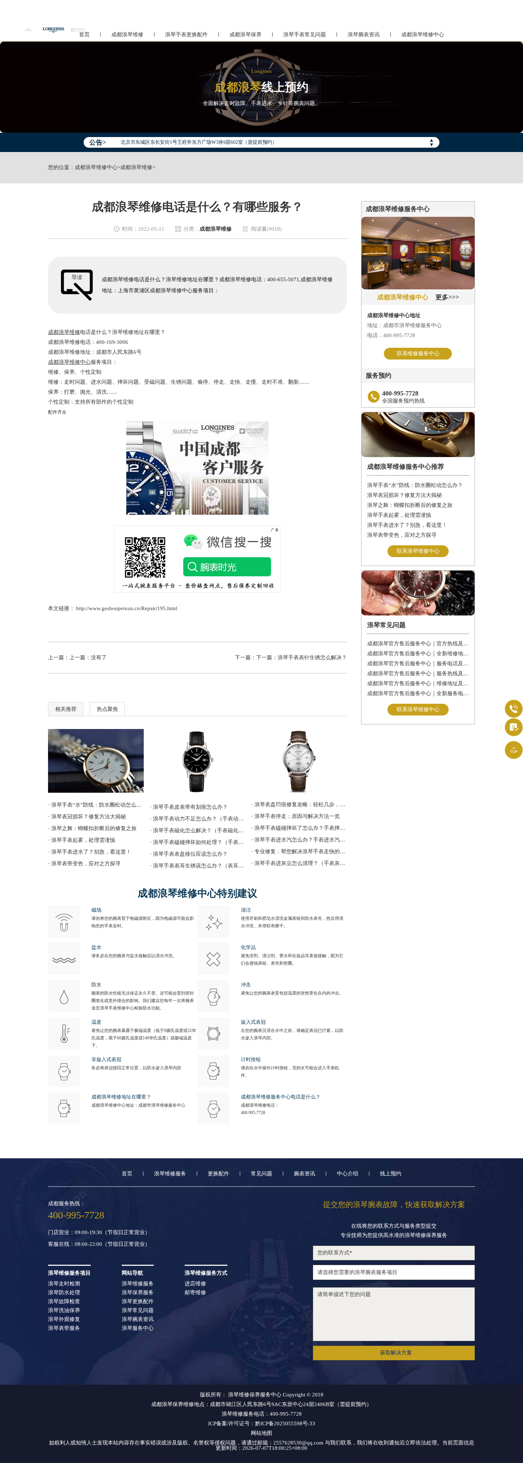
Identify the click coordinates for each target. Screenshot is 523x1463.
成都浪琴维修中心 (422, 34)
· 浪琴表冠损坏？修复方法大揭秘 (87, 816)
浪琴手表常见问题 (304, 34)
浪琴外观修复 (64, 1319)
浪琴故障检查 (64, 1301)
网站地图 (261, 1433)
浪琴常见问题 (138, 1310)
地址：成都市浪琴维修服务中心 (404, 325)
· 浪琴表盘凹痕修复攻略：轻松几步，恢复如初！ (299, 804)
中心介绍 (347, 1173)
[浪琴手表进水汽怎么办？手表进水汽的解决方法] (197, 762)
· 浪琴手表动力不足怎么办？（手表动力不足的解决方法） (197, 819)
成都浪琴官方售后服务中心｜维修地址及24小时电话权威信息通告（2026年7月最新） (418, 683)
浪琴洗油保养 (64, 1310)
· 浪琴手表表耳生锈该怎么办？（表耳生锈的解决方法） (197, 866)
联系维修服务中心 (418, 353)
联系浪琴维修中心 (418, 551)
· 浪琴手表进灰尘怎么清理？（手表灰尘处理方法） (299, 863)
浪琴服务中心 (138, 1328)
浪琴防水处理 (64, 1292)
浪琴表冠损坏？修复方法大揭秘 (404, 495)
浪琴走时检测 (64, 1283)
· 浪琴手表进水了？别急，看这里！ (89, 852)
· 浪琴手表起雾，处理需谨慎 (81, 840)
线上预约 (390, 1173)
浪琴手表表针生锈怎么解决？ (312, 657)
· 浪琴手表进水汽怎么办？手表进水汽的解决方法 (299, 840)
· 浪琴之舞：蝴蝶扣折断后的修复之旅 (92, 828)
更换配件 (218, 1173)
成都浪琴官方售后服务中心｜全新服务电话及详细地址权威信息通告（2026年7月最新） (418, 693)
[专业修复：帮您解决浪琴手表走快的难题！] (299, 760)
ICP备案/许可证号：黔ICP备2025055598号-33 (261, 1423)
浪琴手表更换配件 (186, 34)
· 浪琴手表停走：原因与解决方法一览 (295, 816)
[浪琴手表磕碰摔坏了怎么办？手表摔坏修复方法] (96, 761)
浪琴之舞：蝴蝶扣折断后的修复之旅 (410, 505)
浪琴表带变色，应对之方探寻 (402, 535)
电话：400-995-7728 (391, 335)
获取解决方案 (396, 1352)
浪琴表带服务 (64, 1328)
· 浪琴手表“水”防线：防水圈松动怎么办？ (96, 805)
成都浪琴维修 (127, 34)
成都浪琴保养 (245, 34)
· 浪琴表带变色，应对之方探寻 (84, 863)
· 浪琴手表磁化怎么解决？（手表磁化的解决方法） (197, 830)
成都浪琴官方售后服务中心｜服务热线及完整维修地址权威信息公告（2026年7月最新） (418, 673)
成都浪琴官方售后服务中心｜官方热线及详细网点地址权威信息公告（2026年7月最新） (418, 643)
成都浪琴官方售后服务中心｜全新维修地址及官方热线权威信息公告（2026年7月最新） (418, 653)
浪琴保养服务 (138, 1292)
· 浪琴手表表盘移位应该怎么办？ (189, 854)
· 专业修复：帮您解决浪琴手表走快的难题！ (299, 851)
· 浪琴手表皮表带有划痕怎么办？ (189, 807)
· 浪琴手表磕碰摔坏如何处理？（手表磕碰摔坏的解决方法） (197, 842)
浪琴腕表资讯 (364, 34)
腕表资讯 (304, 1173)
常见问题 (261, 1173)
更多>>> (447, 297)
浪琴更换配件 (138, 1301)
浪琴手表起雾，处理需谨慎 (399, 515)
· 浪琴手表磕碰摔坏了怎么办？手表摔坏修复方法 (299, 828)
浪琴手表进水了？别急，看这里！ (407, 525)
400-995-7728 (253, 1112)
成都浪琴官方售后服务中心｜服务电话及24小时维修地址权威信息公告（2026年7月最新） (418, 663)
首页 (127, 1173)
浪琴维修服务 (170, 1173)
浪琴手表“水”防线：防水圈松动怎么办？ (415, 485)
